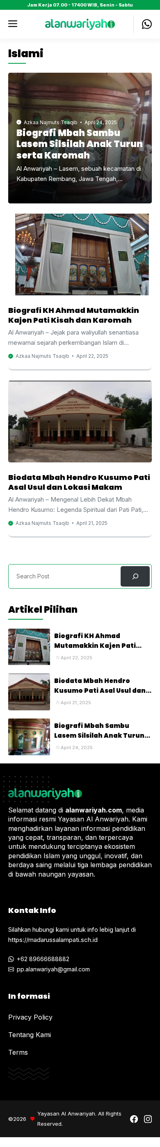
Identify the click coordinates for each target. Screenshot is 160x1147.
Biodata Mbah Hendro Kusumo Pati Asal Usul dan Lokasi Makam (79, 482)
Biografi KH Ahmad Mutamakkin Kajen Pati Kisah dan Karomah (73, 315)
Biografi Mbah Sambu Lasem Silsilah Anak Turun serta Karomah (79, 144)
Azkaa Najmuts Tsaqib (51, 122)
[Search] (135, 576)
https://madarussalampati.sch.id (53, 940)
